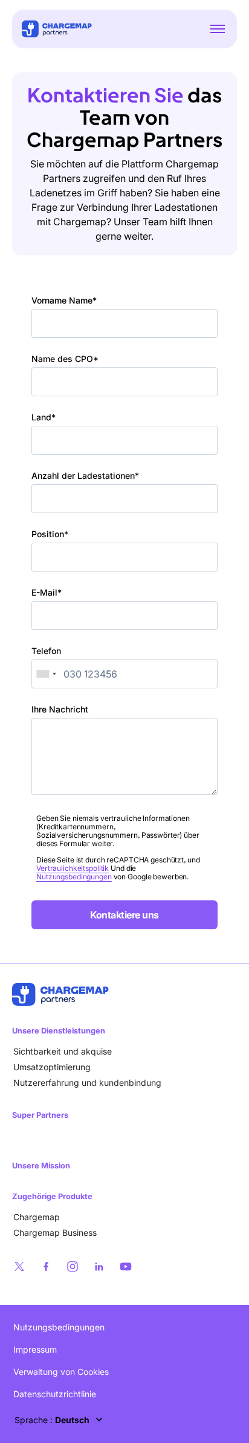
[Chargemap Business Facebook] (46, 1266)
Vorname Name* (64, 300)
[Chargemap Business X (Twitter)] (19, 1266)
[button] (217, 29)
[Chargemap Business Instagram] (72, 1266)
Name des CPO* (65, 359)
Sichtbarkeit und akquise (62, 1051)
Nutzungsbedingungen (74, 876)
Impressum (35, 1349)
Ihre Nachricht (59, 709)
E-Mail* (46, 592)
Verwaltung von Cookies (61, 1372)
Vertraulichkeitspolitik (72, 868)
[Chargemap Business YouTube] (125, 1266)
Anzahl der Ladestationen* (85, 475)
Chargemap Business (55, 1232)
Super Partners (40, 1115)
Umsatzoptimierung (52, 1067)
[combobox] (46, 674)
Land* (43, 417)
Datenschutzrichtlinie (54, 1394)
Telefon (46, 651)
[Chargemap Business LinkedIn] (99, 1266)
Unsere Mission (41, 1165)
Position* (49, 534)
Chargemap (36, 1217)
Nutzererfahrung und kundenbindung (87, 1082)
